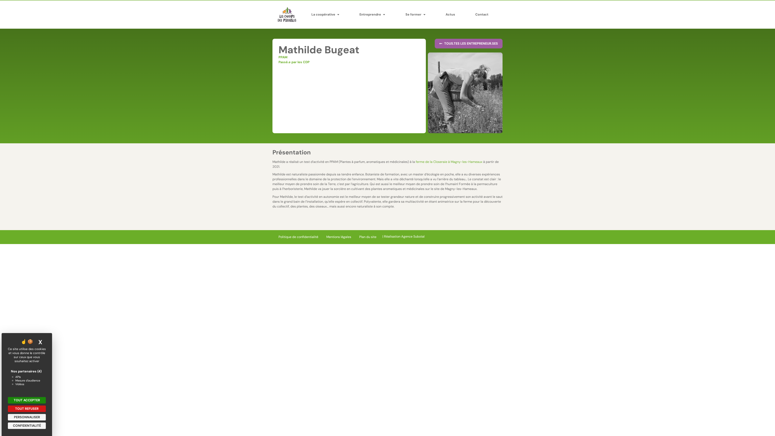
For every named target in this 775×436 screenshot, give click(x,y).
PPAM (283, 57)
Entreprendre (370, 14)
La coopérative (323, 14)
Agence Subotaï (413, 236)
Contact (481, 14)
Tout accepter (27, 400)
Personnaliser (27, 417)
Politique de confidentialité (298, 237)
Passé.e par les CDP (294, 62)
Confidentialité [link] (27, 425)
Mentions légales (338, 237)
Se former (413, 14)
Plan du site (367, 237)
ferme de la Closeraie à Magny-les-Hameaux (449, 162)
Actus (450, 14)
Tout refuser (27, 409)
